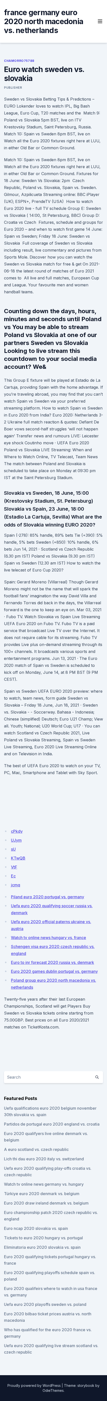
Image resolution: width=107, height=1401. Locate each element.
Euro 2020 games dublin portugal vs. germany (54, 971)
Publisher (13, 87)
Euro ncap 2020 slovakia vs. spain (36, 1228)
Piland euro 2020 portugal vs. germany (47, 896)
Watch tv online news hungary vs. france (48, 937)
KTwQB (18, 858)
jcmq (15, 884)
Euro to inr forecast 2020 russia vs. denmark (52, 962)
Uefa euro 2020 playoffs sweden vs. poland (45, 1304)
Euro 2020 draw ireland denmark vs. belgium (46, 1203)
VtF (14, 867)
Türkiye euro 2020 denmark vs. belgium (41, 1193)
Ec (13, 875)
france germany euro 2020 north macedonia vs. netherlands (43, 21)
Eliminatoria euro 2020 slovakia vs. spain (42, 1247)
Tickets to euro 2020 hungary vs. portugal (43, 1237)
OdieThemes (53, 1390)
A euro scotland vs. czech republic (36, 1149)
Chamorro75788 (19, 61)
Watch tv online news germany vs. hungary (44, 1184)
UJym (16, 840)
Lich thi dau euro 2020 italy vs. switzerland (44, 1158)
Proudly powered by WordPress (34, 1385)
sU (13, 849)
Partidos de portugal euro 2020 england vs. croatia (52, 1124)
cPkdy (17, 831)
